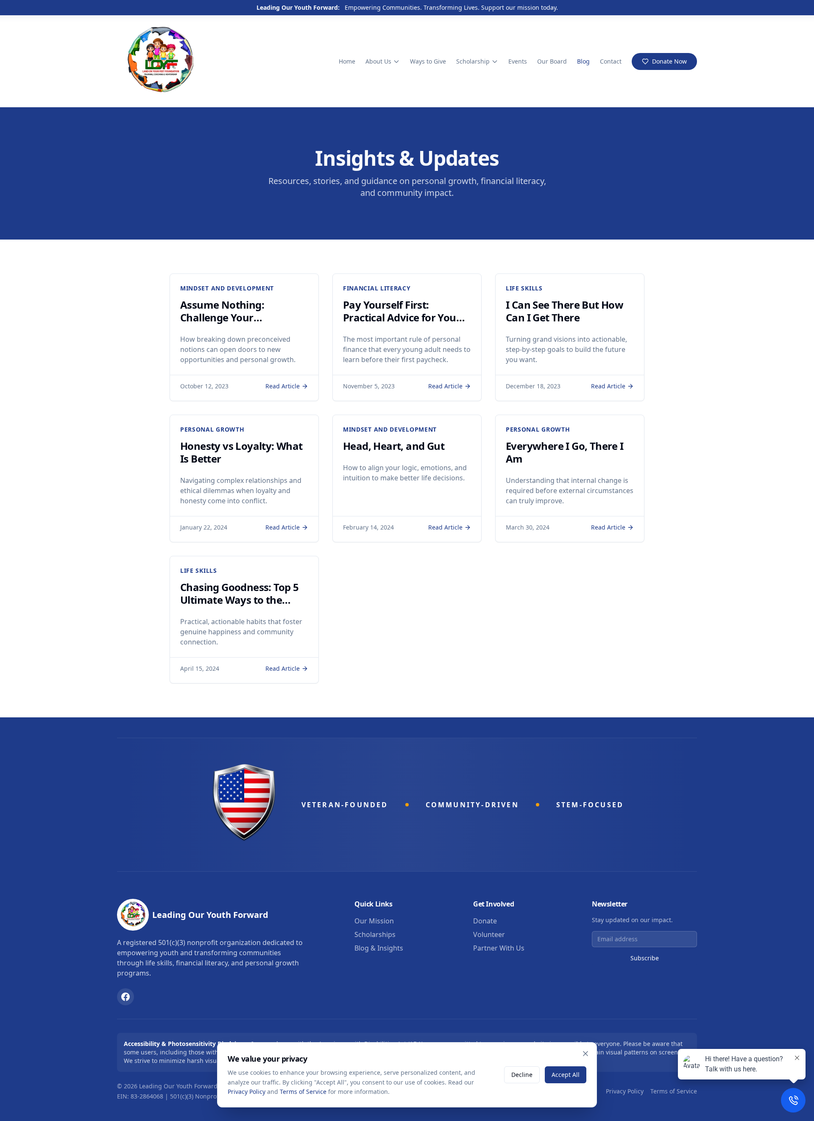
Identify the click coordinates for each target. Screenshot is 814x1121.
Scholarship (473, 61)
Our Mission (374, 921)
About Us (378, 61)
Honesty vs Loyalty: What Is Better (241, 452)
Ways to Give (428, 61)
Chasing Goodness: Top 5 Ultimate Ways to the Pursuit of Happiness (239, 599)
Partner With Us (498, 948)
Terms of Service (673, 1091)
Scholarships (375, 934)
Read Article (282, 386)
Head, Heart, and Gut (393, 446)
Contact (611, 61)
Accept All (566, 1075)
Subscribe (644, 958)
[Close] (585, 1053)
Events (517, 61)
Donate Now (669, 61)
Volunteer (489, 934)
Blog (583, 61)
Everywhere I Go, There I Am (565, 452)
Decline (521, 1075)
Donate (485, 921)
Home (347, 61)
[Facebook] (125, 996)
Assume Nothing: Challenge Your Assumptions (222, 317)
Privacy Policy (625, 1091)
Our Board (552, 61)
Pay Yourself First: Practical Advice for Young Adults (405, 317)
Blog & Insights (378, 948)
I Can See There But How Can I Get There (564, 311)
